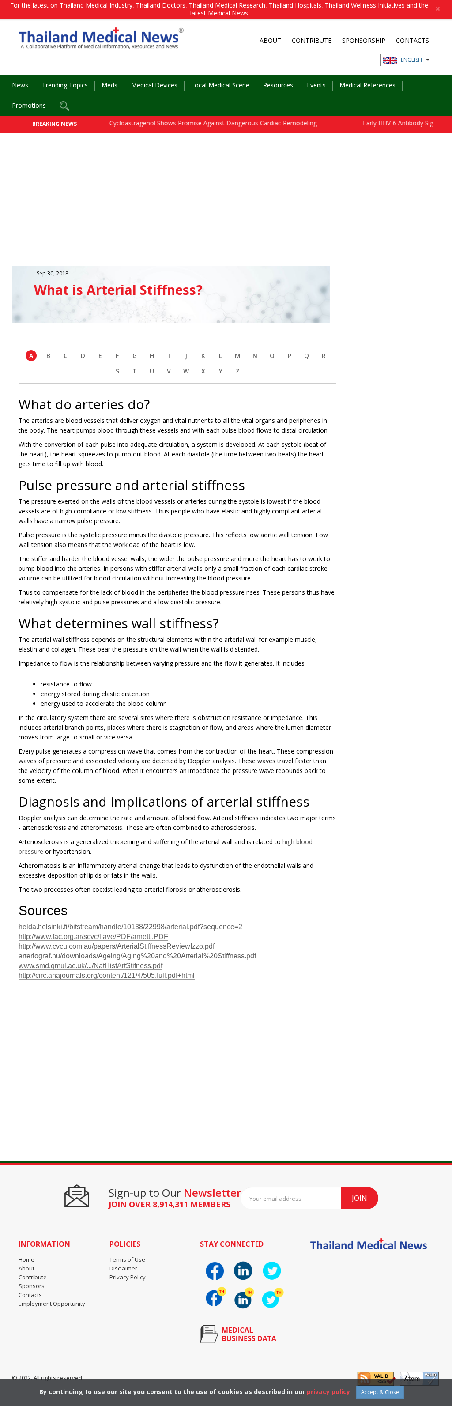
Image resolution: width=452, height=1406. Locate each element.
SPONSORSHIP (363, 40)
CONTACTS (412, 40)
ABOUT (270, 40)
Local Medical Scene (220, 85)
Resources (278, 85)
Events (316, 85)
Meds (109, 85)
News (20, 85)
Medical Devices (154, 85)
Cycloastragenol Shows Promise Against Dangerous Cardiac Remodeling (197, 123)
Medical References (367, 85)
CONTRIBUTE (311, 40)
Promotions (29, 105)
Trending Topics (65, 85)
